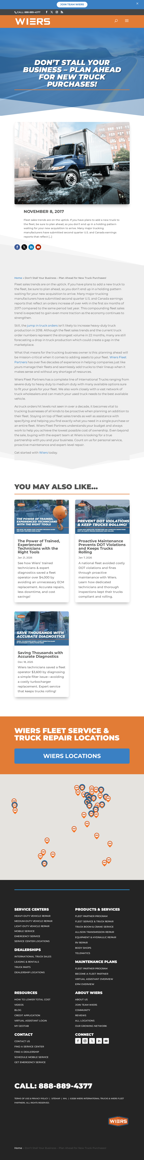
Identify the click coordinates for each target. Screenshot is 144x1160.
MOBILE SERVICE (24, 931)
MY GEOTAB (21, 1025)
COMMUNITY (82, 1010)
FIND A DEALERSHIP (26, 1051)
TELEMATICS (82, 953)
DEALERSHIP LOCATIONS (29, 972)
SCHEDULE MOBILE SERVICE (31, 1057)
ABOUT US (81, 999)
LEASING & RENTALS (26, 961)
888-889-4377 (65, 1085)
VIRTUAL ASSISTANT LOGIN (30, 1020)
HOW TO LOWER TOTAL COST (32, 999)
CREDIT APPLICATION (27, 1015)
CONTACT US (22, 1041)
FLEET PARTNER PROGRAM (91, 916)
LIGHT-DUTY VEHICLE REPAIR (31, 926)
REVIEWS (80, 1015)
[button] (14, 805)
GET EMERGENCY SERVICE (30, 1062)
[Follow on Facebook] (17, 247)
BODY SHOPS (83, 947)
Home (18, 278)
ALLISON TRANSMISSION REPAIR (94, 932)
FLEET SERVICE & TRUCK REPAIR (94, 921)
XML (65, 1098)
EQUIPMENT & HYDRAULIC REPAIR (95, 937)
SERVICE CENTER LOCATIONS (32, 941)
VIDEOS (19, 1004)
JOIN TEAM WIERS (86, 1004)
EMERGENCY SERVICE (27, 936)
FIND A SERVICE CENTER (29, 1046)
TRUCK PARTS (22, 967)
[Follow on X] (24, 247)
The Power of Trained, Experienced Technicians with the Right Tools (39, 546)
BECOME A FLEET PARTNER (91, 973)
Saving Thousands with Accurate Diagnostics (40, 654)
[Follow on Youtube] (38, 247)
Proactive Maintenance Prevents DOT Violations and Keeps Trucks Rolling (102, 546)
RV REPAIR (81, 942)
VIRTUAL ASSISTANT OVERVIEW (94, 979)
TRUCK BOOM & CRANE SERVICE (94, 926)
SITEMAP (55, 1098)
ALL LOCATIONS (84, 1020)
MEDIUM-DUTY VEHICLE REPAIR (33, 921)
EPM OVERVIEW (84, 984)
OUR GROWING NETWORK (91, 1025)
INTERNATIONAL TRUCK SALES (32, 956)
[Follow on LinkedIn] (31, 247)
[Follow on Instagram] (85, 1041)
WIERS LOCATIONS (72, 755)
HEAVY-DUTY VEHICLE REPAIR (32, 916)
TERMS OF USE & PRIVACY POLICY (31, 1098)
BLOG (17, 1010)
